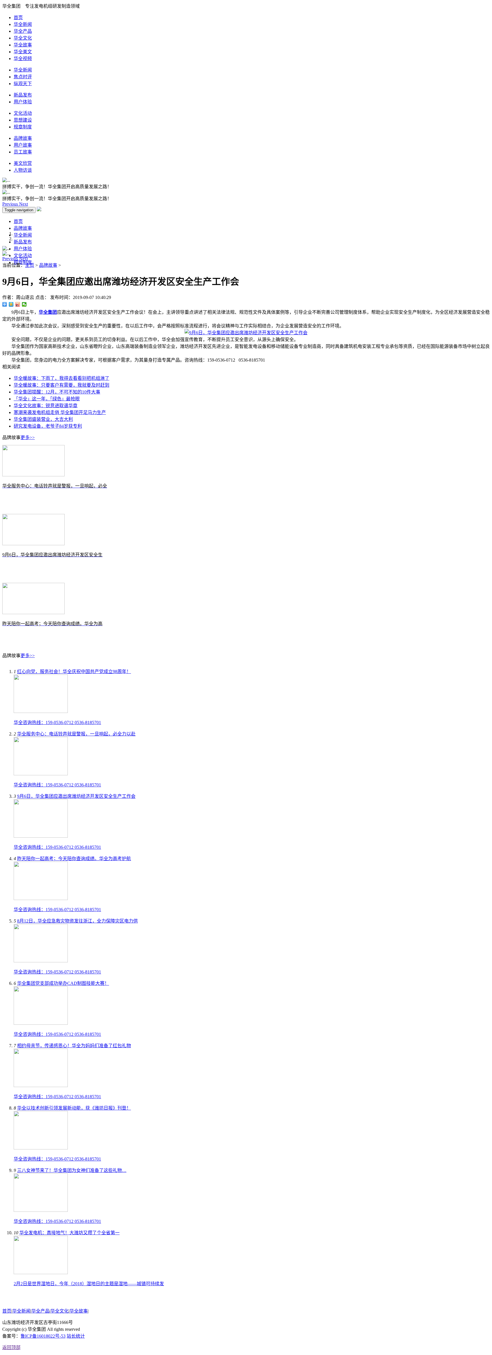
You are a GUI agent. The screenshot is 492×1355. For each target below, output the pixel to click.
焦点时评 (23, 76)
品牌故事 (23, 138)
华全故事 (23, 44)
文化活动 (23, 113)
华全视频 (23, 58)
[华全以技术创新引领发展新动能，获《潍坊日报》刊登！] (41, 1147)
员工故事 (23, 151)
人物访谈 (23, 170)
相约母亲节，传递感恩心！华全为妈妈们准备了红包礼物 (74, 1045)
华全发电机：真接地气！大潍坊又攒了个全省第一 (69, 1232)
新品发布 (23, 95)
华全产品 (23, 31)
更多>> (27, 437)
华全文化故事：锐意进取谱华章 (45, 405)
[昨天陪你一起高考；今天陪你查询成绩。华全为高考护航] (41, 898)
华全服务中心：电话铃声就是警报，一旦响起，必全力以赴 (76, 733)
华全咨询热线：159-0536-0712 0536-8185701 (57, 722)
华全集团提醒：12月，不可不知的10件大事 (57, 392)
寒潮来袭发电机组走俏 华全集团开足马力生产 (60, 412)
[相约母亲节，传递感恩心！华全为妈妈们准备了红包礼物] (41, 1085)
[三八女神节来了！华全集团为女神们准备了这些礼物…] (41, 1210)
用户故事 (23, 145)
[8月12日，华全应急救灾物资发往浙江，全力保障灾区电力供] (41, 960)
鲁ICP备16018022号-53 (42, 1336)
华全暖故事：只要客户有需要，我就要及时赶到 (61, 385)
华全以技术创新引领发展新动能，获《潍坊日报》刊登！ (74, 1108)
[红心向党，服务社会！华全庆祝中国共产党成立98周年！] (41, 711)
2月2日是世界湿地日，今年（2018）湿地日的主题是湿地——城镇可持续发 (89, 1283)
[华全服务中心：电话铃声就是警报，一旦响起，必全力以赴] (41, 773)
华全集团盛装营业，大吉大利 (43, 419)
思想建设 (23, 120)
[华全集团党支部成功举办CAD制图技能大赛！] (41, 1023)
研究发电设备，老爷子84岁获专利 (48, 426)
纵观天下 (23, 83)
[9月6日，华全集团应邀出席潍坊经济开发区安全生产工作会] (41, 836)
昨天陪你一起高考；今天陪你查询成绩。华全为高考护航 (74, 858)
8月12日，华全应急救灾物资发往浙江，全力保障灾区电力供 (77, 921)
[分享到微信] (24, 304)
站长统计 (76, 1336)
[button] (10, 204)
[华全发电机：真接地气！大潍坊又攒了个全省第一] (41, 1272)
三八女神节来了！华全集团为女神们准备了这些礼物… (71, 1170)
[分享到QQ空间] (11, 304)
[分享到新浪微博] (17, 304)
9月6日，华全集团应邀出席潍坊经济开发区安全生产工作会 (76, 796)
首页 (18, 17)
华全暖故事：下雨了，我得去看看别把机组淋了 (61, 378)
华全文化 (23, 38)
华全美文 (23, 51)
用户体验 (23, 101)
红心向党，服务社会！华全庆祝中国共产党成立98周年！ (74, 671)
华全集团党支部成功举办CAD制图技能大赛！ (63, 983)
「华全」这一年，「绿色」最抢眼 (47, 398)
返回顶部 (11, 1347)
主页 (29, 265)
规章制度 (23, 126)
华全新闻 (23, 24)
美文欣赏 (23, 163)
